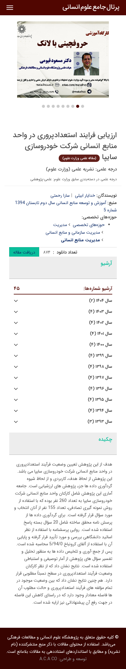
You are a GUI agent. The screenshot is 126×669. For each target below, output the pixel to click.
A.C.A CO (48, 659)
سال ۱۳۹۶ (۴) (100, 389)
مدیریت (60, 224)
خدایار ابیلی (85, 195)
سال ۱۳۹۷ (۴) (100, 378)
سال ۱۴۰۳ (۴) (100, 312)
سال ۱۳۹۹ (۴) (100, 356)
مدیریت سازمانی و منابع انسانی (73, 232)
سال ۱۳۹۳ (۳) (99, 422)
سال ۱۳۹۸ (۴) (100, 367)
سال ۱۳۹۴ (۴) (100, 411)
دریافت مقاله (24, 252)
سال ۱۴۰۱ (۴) (101, 334)
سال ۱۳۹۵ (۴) (100, 400)
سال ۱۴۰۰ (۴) (100, 345)
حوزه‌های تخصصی (89, 224)
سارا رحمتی (60, 195)
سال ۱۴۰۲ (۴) (100, 323)
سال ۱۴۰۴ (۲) (100, 301)
